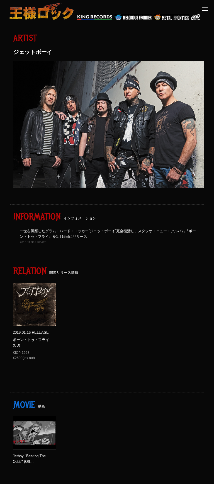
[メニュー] (205, 9)
